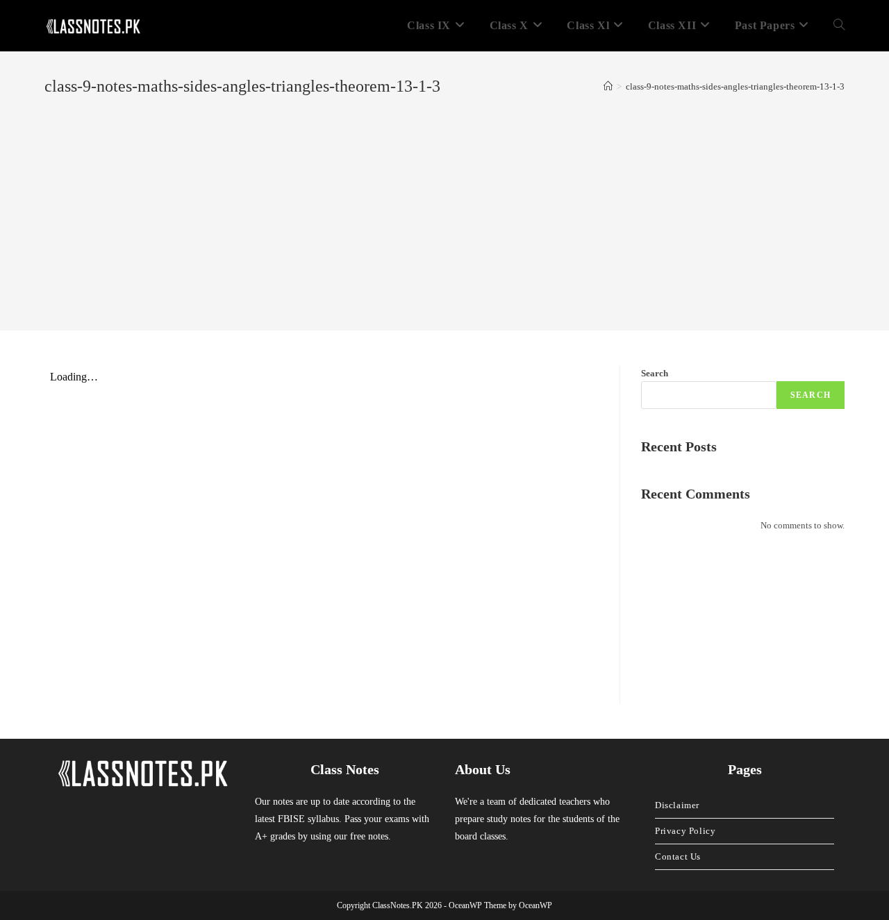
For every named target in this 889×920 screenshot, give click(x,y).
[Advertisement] (444, 203)
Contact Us (678, 856)
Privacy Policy (685, 831)
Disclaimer (677, 805)
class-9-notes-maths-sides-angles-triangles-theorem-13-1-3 (735, 86)
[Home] (608, 86)
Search (654, 373)
